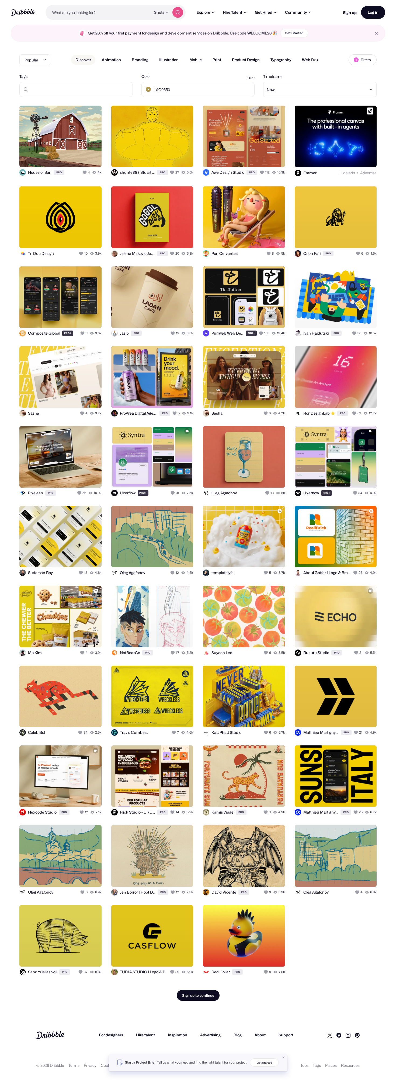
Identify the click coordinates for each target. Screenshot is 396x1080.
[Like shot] (91, 157)
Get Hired (263, 12)
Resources (350, 1065)
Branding (140, 59)
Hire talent (145, 1035)
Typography (280, 59)
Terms (73, 1065)
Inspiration (177, 1035)
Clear (251, 78)
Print (217, 59)
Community (296, 12)
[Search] (177, 12)
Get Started (294, 33)
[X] (329, 1035)
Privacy (90, 1065)
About (260, 1035)
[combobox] (98, 12)
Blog (238, 1035)
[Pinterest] (357, 1035)
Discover (83, 59)
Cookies (108, 1065)
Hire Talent (232, 12)
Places (331, 1065)
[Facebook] (338, 1035)
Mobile (195, 59)
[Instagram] (348, 1035)
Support (286, 1035)
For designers (111, 1035)
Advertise (368, 173)
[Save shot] (80, 157)
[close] (376, 33)
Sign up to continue (198, 995)
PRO (59, 172)
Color (146, 76)
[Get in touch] (70, 157)
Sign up (350, 12)
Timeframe (273, 76)
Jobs (304, 1065)
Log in (373, 12)
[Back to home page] (23, 12)
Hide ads (347, 173)
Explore (203, 12)
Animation (111, 59)
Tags (23, 76)
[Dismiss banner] (283, 1057)
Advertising (210, 1035)
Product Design (246, 59)
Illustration (169, 59)
